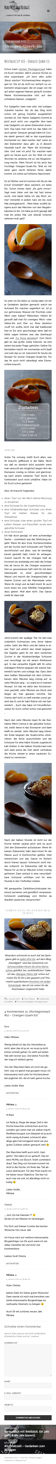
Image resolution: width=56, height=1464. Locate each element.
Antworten (12, 1093)
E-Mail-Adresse (13, 1393)
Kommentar (11, 1343)
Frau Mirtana (29, 999)
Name (7, 1381)
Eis (18, 1002)
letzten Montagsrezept (32, 69)
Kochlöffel (8, 1002)
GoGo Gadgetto (27, 1002)
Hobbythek (44, 999)
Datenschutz (21, 1460)
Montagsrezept (41, 1002)
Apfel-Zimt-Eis (27, 959)
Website (8, 1405)
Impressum (9, 1460)
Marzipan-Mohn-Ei (26, 974)
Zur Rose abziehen (26, 338)
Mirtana (10, 1104)
